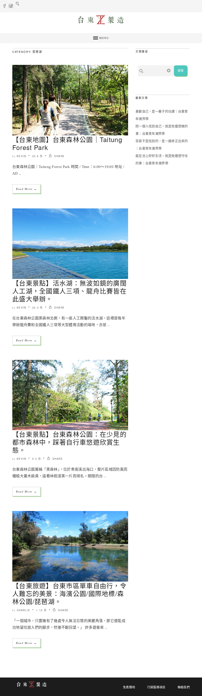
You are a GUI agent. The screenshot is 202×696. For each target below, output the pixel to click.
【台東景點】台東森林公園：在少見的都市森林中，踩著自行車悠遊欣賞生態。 (69, 441)
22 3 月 (37, 307)
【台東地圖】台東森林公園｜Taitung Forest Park (67, 143)
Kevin (21, 156)
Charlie (23, 610)
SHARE (59, 156)
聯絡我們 (184, 687)
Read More (26, 189)
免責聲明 (129, 687)
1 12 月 (41, 610)
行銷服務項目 (156, 687)
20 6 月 (37, 156)
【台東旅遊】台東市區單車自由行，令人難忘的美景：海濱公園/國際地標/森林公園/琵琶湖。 (69, 593)
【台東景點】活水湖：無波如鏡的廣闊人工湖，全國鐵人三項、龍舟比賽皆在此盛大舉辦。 (69, 290)
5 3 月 (36, 458)
